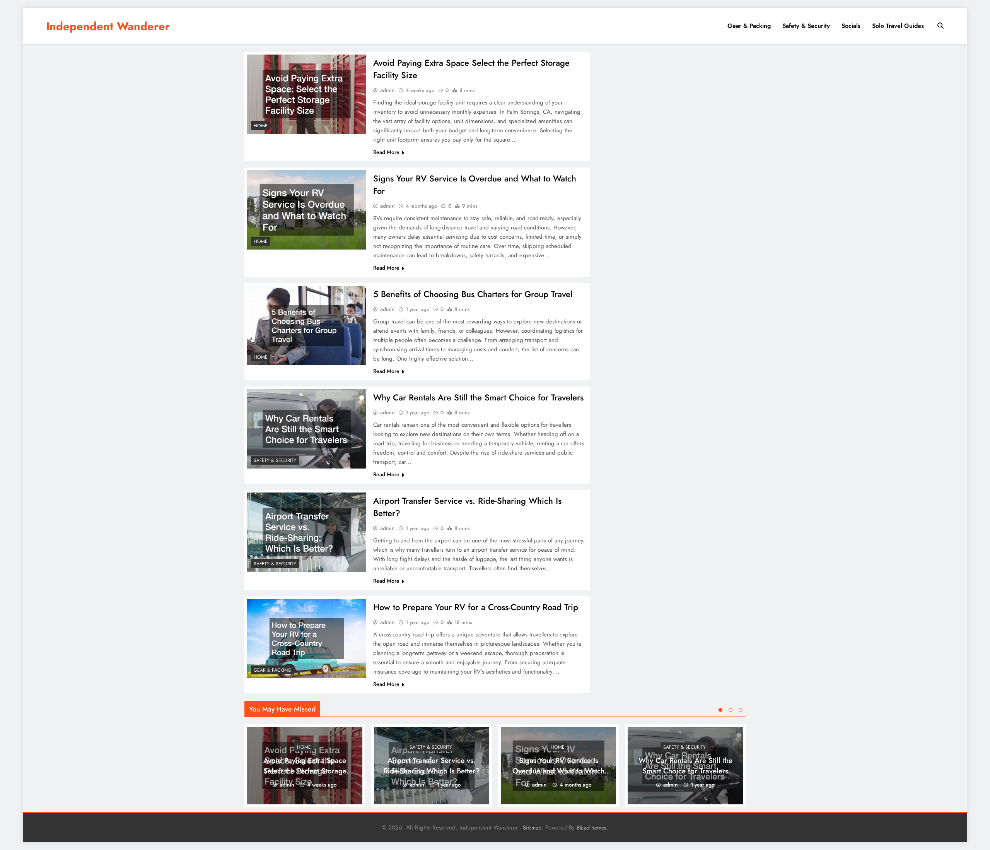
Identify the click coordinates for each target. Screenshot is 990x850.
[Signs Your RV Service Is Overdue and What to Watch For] (306, 210)
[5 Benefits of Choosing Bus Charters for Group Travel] (306, 325)
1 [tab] (720, 710)
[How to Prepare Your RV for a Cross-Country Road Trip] (306, 638)
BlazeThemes (591, 827)
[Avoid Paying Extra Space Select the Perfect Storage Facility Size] (306, 94)
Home (261, 125)
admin (387, 90)
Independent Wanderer (108, 26)
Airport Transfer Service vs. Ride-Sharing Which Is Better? (432, 765)
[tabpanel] (304, 765)
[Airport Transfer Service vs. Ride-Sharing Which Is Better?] (306, 532)
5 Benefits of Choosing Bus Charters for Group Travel (472, 294)
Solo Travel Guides (898, 25)
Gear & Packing (749, 25)
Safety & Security (806, 25)
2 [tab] (730, 710)
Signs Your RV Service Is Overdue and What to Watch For (558, 771)
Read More (386, 152)
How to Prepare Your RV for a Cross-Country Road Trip (475, 607)
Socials (851, 25)
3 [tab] (740, 710)
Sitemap (532, 827)
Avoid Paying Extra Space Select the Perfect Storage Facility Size (304, 771)
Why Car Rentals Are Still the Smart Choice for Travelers (478, 397)
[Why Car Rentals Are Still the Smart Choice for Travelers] (306, 429)
